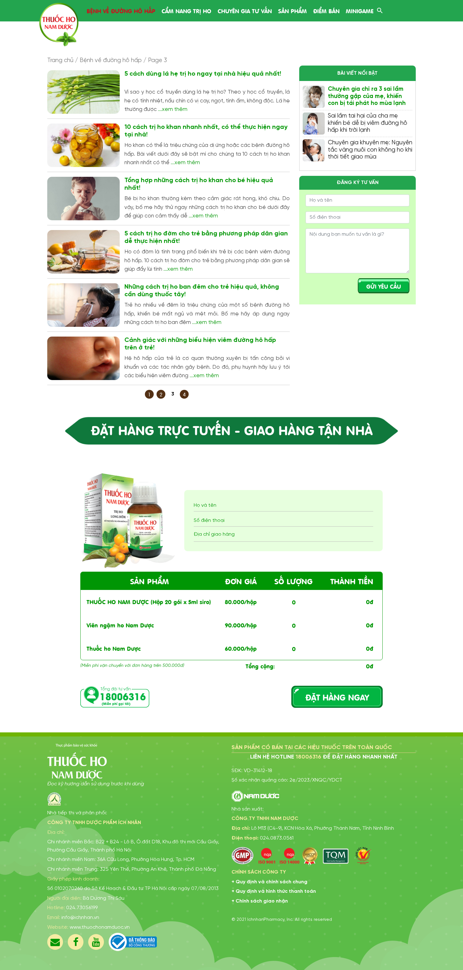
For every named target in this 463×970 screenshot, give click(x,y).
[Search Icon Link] (380, 10)
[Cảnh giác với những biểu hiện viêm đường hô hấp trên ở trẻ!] (83, 358)
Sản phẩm (292, 10)
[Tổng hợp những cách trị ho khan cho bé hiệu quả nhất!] (83, 198)
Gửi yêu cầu (383, 286)
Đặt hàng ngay (337, 696)
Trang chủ (60, 60)
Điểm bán (326, 10)
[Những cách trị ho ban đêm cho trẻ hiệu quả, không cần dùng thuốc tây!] (83, 305)
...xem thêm (172, 109)
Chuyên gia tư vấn (245, 10)
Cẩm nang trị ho (186, 10)
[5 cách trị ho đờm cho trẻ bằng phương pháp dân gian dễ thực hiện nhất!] (83, 252)
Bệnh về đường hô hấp (121, 10)
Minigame (360, 10)
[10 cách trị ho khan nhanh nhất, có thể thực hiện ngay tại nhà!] (83, 145)
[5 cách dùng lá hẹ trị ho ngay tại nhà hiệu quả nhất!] (83, 92)
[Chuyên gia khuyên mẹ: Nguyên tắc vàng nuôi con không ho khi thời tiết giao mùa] (314, 150)
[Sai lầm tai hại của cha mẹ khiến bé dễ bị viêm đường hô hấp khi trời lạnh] (314, 124)
